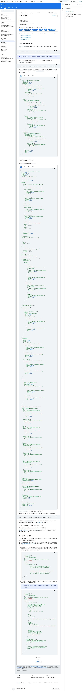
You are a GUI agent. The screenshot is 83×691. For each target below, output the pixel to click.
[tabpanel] (38, 117)
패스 (21, 1)
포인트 (41, 29)
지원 (16, 7)
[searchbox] (7, 11)
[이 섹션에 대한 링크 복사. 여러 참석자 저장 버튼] (32, 536)
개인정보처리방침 (22, 688)
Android (29, 682)
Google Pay (25, 12)
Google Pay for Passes (7, 5)
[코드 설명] (55, 50)
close (81, 4)
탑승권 (21, 29)
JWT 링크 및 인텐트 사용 (23, 530)
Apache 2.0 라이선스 (20, 667)
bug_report (77, 4)
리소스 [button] (21, 75)
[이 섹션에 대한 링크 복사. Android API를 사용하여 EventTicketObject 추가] (44, 525)
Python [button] (32, 75)
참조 (9, 7)
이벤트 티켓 (28, 29)
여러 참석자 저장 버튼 (25, 39)
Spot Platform (39, 1)
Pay (7, 1)
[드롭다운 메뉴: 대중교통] (35, 1)
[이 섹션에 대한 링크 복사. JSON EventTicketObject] (35, 160)
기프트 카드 (35, 29)
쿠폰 (45, 29)
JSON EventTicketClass (25, 35)
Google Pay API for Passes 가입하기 (37, 677)
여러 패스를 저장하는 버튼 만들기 (28, 543)
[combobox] (63, 1)
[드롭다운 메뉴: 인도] (28, 1)
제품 (21, 12)
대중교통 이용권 (52, 29)
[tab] (21, 75)
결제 (15, 1)
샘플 (12, 7)
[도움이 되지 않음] (57, 13)
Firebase (40, 682)
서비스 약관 (18, 677)
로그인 (80, 1)
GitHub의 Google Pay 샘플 (50, 677)
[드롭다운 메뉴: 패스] (23, 1)
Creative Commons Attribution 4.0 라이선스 (37, 666)
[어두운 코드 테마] (57, 50)
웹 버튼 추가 (39, 522)
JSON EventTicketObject (26, 37)
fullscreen (79, 4)
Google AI (56, 682)
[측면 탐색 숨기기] (13, 689)
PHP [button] (28, 75)
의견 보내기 (54, 15)
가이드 (5, 7)
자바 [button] (25, 75)
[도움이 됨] (55, 13)
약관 (17, 688)
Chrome (34, 682)
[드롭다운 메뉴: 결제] (17, 1)
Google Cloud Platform (48, 682)
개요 (12, 1)
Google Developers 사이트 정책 (42, 667)
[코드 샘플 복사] (56, 78)
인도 (26, 1)
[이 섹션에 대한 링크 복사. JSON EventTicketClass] (34, 43)
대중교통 (32, 1)
